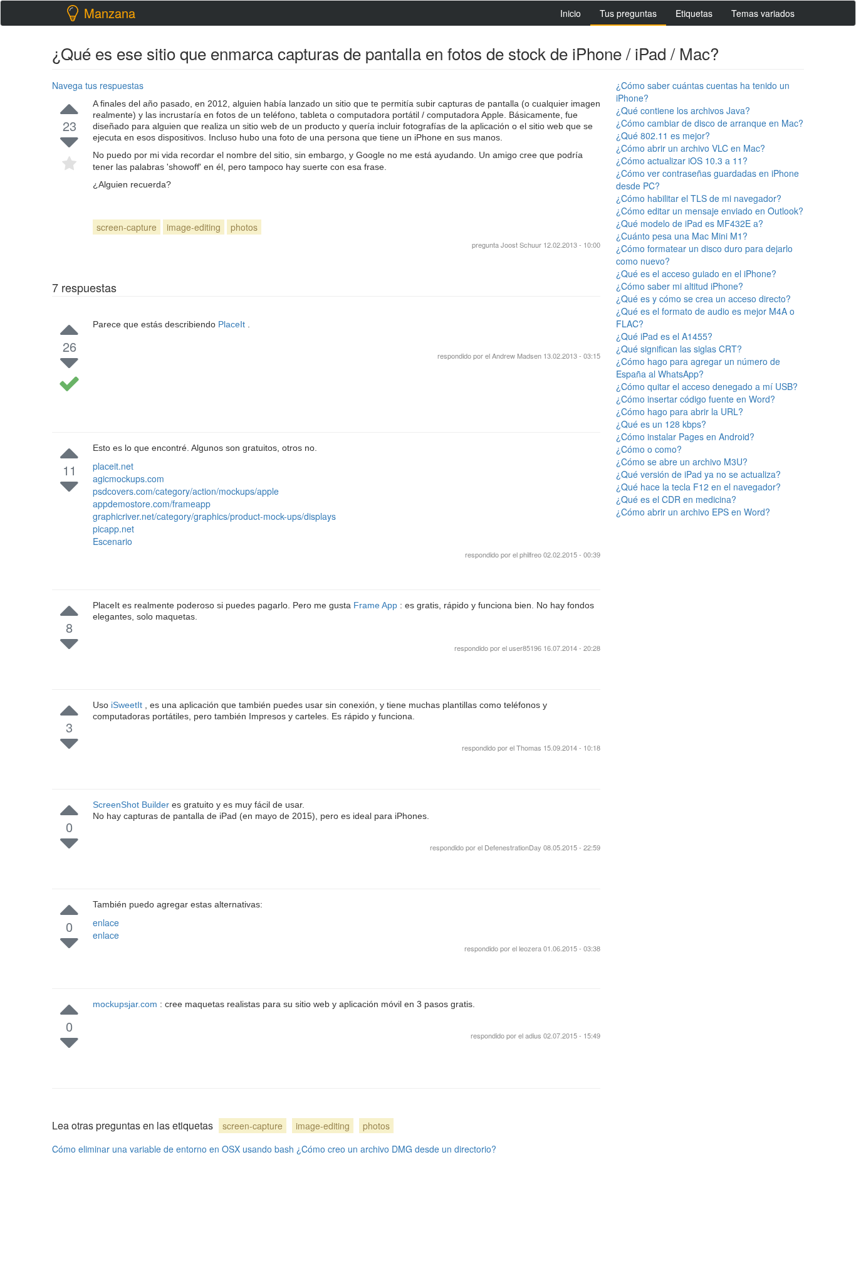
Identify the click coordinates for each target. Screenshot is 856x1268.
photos (244, 227)
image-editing (194, 227)
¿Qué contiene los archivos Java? (683, 110)
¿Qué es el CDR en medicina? (676, 499)
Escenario (112, 541)
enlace (106, 922)
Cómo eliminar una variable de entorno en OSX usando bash (173, 1149)
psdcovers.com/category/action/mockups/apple (186, 491)
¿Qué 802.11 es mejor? (663, 135)
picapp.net (113, 528)
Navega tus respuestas (98, 85)
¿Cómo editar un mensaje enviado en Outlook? (709, 210)
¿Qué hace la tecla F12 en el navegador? (698, 486)
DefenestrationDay (513, 847)
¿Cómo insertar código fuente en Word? (695, 399)
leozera (531, 948)
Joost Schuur (521, 245)
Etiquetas (694, 13)
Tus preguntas (628, 13)
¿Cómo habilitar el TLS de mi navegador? (698, 198)
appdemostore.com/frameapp (152, 503)
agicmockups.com (128, 478)
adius (534, 1035)
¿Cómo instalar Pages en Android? (685, 436)
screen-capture (127, 227)
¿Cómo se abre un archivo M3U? (682, 461)
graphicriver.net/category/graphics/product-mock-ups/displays (214, 516)
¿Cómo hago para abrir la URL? (679, 411)
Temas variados (763, 13)
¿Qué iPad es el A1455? (664, 336)
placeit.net (113, 466)
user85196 (526, 648)
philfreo (531, 554)
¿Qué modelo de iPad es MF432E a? (689, 223)
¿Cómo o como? (649, 449)
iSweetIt (128, 705)
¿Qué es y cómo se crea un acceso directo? (703, 298)
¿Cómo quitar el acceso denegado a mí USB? (707, 386)
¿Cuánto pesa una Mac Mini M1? (682, 236)
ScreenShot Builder (132, 805)
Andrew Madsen (516, 356)
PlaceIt (233, 324)
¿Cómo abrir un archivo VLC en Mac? (690, 148)
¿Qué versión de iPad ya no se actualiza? (698, 474)
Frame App (376, 605)
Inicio (570, 13)
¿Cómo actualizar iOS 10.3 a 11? (682, 160)
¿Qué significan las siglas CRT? (679, 348)
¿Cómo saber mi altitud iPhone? (679, 286)
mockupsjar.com (126, 1004)
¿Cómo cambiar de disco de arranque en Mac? (709, 123)
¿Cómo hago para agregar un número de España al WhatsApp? (698, 367)
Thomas (529, 747)
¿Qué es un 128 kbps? (661, 424)
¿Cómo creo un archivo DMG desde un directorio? (396, 1149)
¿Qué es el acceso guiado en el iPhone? (696, 273)
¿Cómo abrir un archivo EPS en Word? (693, 511)
